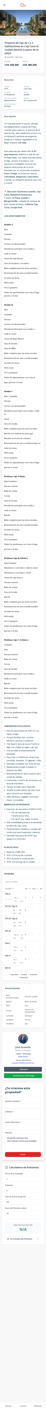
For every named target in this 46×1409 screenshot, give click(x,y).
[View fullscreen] (41, 31)
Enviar (23, 1154)
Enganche (9, 1185)
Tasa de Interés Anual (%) (15, 1197)
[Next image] (41, 22)
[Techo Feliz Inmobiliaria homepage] (23, 5)
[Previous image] (4, 22)
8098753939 (23, 1057)
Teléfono (9, 1112)
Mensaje (8, 1133)
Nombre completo (13, 1101)
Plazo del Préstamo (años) (15, 1208)
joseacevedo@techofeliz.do (23, 1063)
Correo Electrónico (13, 1122)
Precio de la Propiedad (14, 1174)
